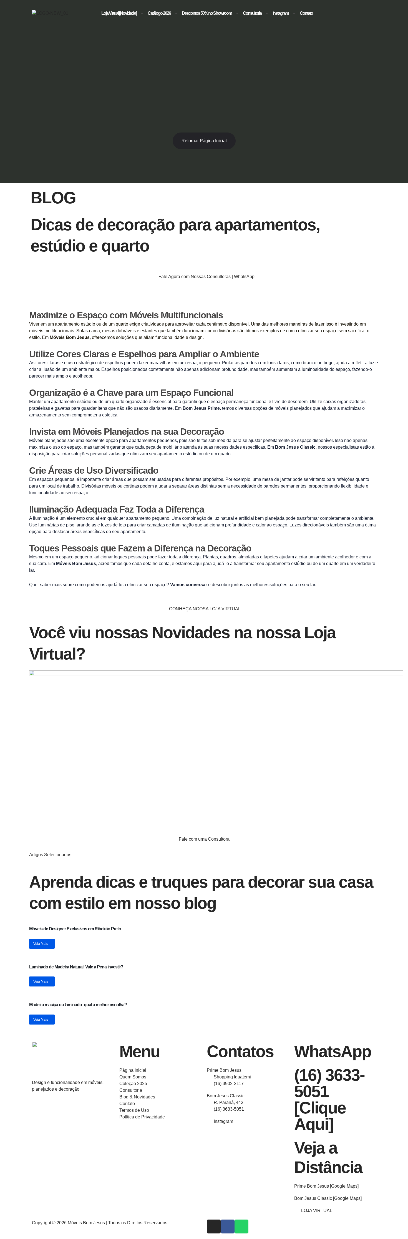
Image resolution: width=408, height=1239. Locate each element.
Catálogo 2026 (159, 13)
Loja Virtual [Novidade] (119, 13)
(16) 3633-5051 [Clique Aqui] (329, 1099)
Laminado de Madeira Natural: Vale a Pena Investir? (76, 967)
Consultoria (252, 13)
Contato (306, 13)
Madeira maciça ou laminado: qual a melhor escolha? (78, 1004)
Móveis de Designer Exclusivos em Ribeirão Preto (75, 928)
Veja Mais (40, 944)
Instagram (281, 13)
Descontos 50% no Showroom (207, 13)
